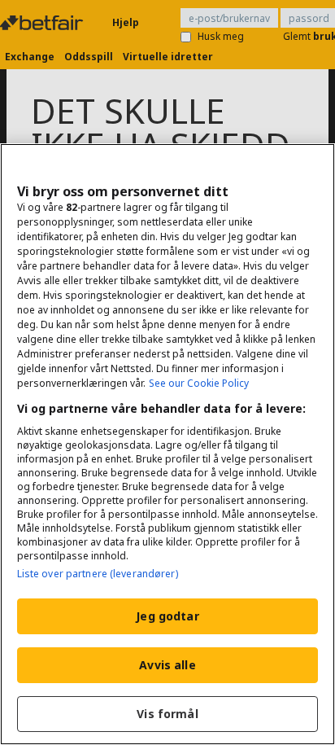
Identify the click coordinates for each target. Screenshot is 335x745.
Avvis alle (167, 665)
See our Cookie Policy (199, 383)
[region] (167, 444)
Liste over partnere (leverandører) (97, 574)
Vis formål (167, 713)
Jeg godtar (167, 616)
